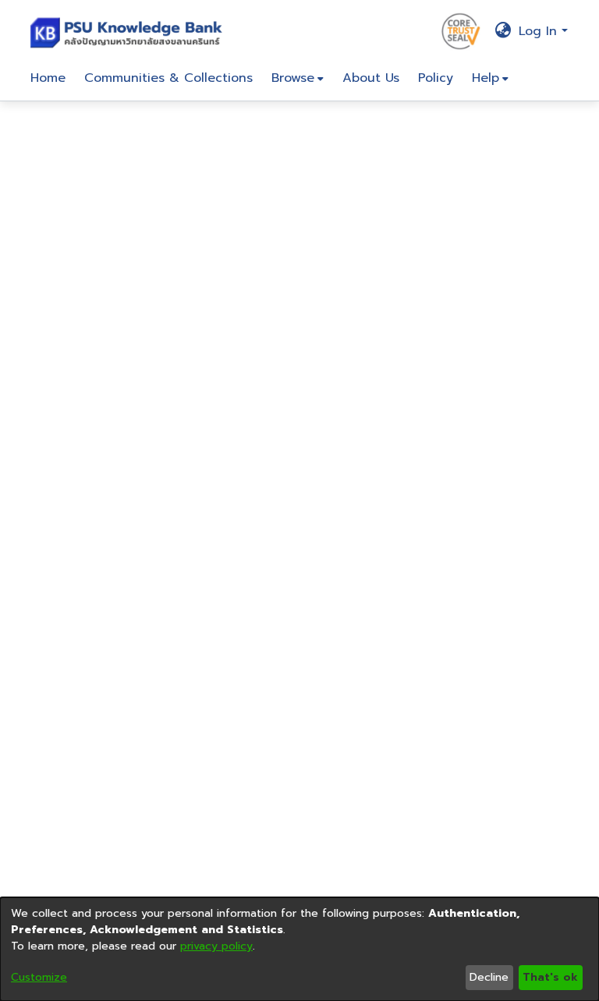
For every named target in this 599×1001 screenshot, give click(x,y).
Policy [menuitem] (435, 78)
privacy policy (216, 946)
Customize (39, 977)
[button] (129, 31)
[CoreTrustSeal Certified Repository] (460, 30)
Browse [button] (292, 78)
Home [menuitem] (48, 78)
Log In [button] (540, 31)
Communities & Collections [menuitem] (168, 78)
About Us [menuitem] (370, 78)
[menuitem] (297, 78)
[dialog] (299, 949)
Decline (489, 977)
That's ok (550, 977)
